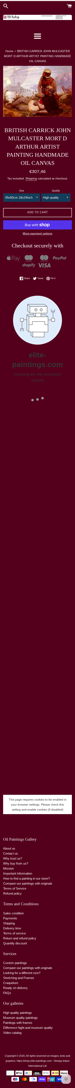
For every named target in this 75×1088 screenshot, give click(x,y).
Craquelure (10, 983)
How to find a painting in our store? (26, 878)
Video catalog (12, 1032)
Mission (8, 868)
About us (9, 848)
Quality (56, 190)
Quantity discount (15, 943)
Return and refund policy (19, 938)
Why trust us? (12, 858)
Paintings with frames (17, 1022)
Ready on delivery (15, 988)
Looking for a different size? (21, 973)
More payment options (37, 233)
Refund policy (12, 893)
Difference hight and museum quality (28, 1027)
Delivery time (12, 928)
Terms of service (14, 933)
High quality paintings (17, 1012)
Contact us (10, 853)
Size (21, 190)
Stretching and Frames (18, 978)
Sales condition (13, 913)
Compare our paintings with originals (27, 883)
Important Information (17, 873)
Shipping (31, 178)
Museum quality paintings (20, 1017)
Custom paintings (15, 963)
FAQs (7, 993)
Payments (10, 918)
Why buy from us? (15, 863)
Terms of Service (14, 888)
